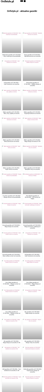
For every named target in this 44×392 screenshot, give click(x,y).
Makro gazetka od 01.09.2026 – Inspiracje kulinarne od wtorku (32, 112)
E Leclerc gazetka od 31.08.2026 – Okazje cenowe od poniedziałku (12, 196)
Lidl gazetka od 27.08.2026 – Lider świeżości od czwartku (11, 83)
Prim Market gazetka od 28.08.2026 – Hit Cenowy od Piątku (32, 197)
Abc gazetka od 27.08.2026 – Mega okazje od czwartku (32, 312)
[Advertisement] (22, 21)
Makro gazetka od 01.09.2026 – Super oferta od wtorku (11, 168)
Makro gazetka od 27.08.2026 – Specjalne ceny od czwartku (32, 168)
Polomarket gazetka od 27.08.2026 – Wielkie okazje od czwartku (32, 84)
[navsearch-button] (25, 1)
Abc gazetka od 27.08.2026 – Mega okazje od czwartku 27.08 (11, 342)
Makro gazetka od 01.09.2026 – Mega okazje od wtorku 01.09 (32, 140)
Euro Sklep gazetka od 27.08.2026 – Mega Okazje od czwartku (32, 284)
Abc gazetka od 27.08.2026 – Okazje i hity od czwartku (32, 342)
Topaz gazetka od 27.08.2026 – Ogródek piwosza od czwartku (32, 55)
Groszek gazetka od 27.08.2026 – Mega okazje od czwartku (12, 226)
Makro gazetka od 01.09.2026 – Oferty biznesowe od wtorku (11, 140)
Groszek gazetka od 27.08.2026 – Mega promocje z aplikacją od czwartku (32, 227)
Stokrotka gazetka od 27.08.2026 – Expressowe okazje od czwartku (32, 370)
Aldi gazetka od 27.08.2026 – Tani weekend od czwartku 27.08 (11, 369)
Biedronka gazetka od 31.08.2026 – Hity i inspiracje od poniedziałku (12, 55)
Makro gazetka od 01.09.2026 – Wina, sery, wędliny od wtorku (11, 112)
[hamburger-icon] (21, 1)
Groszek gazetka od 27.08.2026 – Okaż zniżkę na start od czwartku (12, 255)
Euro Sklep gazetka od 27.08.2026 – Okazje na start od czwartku (11, 284)
